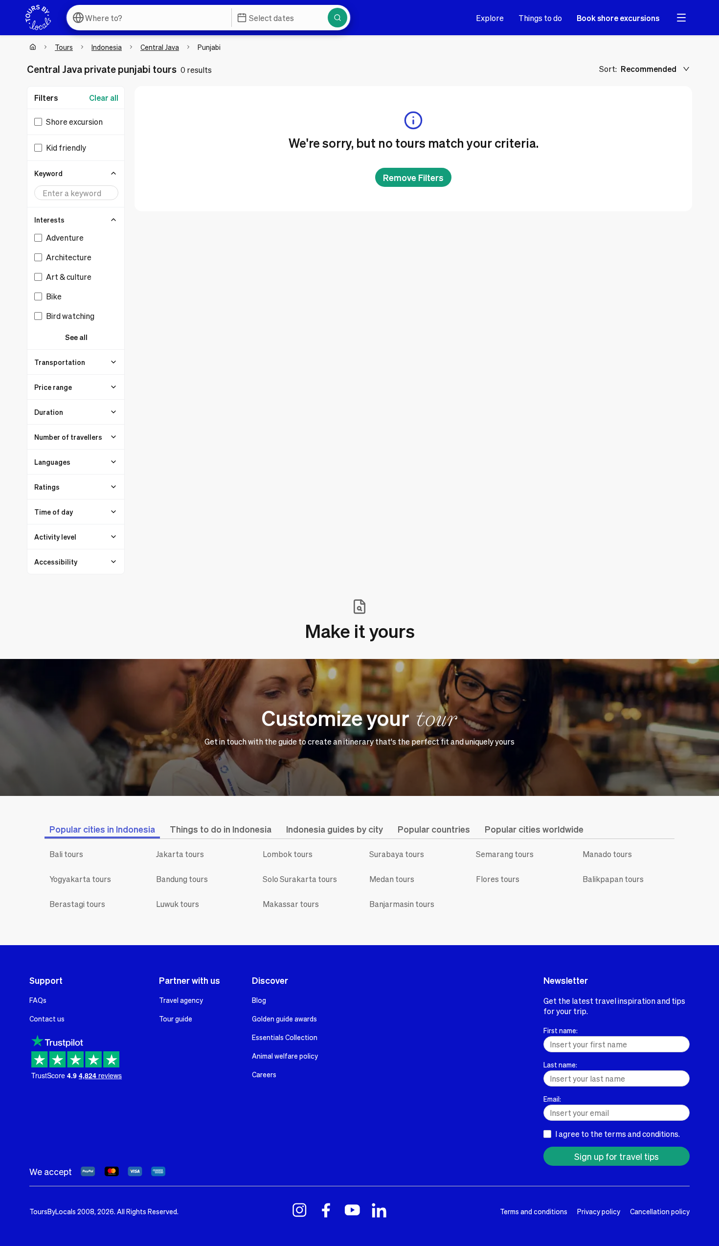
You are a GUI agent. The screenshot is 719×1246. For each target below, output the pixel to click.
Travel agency (181, 1000)
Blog (259, 1000)
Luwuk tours (177, 904)
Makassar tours (291, 904)
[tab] (102, 828)
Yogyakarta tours (80, 879)
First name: (560, 1030)
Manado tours (607, 854)
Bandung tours (182, 879)
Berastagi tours (77, 904)
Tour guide (175, 1018)
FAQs (37, 1000)
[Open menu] (681, 17)
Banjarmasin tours (401, 904)
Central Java (159, 47)
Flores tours (497, 879)
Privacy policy (598, 1211)
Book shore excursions (618, 18)
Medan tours (391, 879)
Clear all (103, 97)
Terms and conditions (533, 1211)
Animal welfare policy (285, 1055)
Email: (552, 1098)
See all (76, 337)
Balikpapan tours (613, 879)
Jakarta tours (180, 854)
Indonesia (106, 47)
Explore (490, 18)
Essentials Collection (284, 1037)
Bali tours (66, 854)
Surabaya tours (396, 854)
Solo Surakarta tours (300, 879)
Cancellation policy (660, 1211)
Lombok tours (288, 854)
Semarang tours (505, 854)
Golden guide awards (284, 1018)
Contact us (47, 1018)
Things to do (540, 18)
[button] (76, 173)
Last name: (560, 1064)
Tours (64, 47)
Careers (264, 1074)
